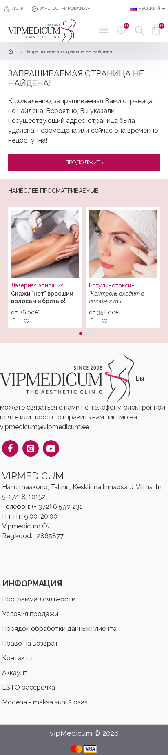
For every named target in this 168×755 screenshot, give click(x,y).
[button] (80, 333)
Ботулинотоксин (112, 285)
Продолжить (84, 162)
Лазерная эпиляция (37, 285)
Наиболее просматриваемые (53, 190)
